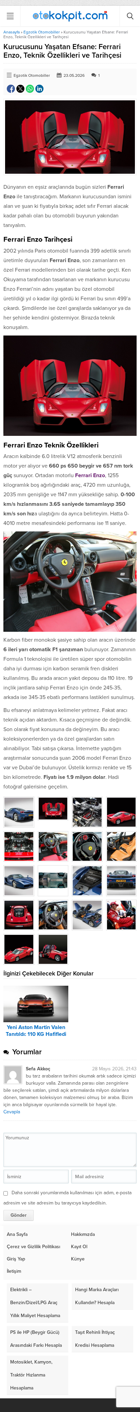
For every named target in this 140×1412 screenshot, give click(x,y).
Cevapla (11, 1112)
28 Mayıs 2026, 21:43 (114, 1069)
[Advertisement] (70, 100)
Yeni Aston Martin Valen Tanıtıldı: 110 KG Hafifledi (36, 1031)
